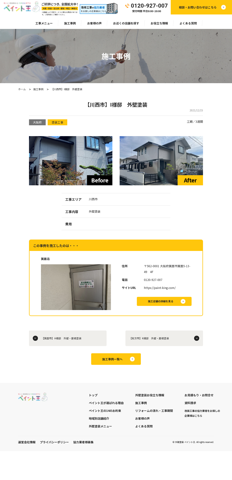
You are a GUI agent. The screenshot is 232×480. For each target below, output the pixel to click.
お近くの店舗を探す (126, 23)
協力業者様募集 (83, 442)
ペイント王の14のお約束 (105, 410)
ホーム (22, 89)
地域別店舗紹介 (99, 418)
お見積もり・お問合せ (199, 395)
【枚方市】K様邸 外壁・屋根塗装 (149, 338)
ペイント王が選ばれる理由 (106, 403)
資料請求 (190, 403)
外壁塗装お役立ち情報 (149, 395)
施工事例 (70, 23)
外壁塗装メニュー (100, 426)
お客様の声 (94, 23)
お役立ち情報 (159, 23)
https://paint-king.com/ (160, 287)
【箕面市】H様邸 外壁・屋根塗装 (61, 338)
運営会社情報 (27, 442)
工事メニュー (44, 23)
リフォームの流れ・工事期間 (154, 410)
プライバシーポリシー (54, 442)
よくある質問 (188, 23)
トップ (93, 395)
